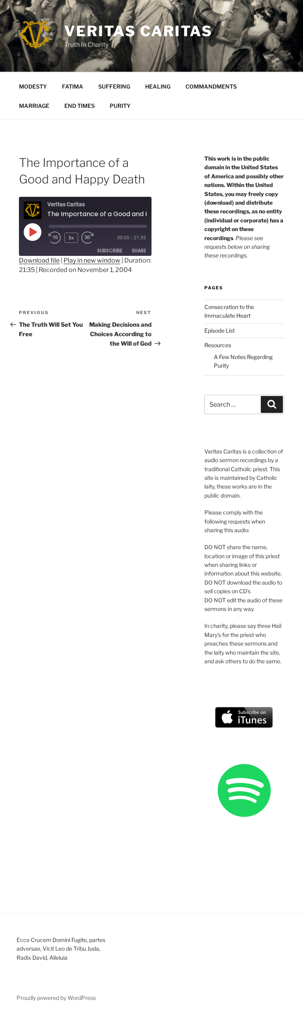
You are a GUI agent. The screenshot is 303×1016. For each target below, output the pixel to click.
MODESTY (33, 86)
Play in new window (92, 260)
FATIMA (72, 86)
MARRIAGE (34, 105)
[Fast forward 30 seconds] (94, 237)
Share (139, 250)
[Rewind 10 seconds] (55, 237)
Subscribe (109, 250)
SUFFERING (114, 86)
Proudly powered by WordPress (56, 997)
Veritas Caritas (138, 31)
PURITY (120, 105)
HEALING (157, 86)
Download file (39, 260)
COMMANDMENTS (211, 86)
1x (71, 238)
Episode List (219, 330)
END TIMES (79, 105)
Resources (217, 345)
